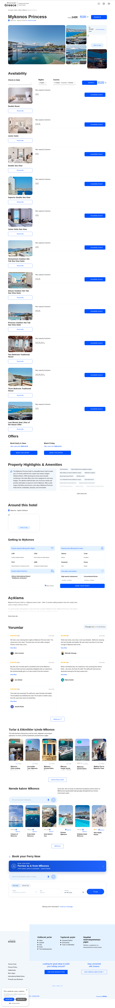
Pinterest (62, 990)
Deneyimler (65, 942)
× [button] (26, 990)
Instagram (52, 990)
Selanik (41, 942)
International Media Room (16, 976)
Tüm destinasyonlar (45, 949)
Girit (40, 945)
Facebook (49, 990)
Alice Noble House (98, 833)
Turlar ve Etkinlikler (68, 945)
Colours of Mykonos (14, 835)
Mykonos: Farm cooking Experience (15, 768)
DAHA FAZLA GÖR (57, 780)
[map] (99, 4)
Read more (13, 996)
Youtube (59, 990)
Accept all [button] (9, 999)
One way (15, 885)
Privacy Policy (12, 967)
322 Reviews (101, 29)
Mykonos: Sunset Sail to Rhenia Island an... (82, 769)
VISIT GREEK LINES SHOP (93, 972)
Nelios (105, 996)
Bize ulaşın (11, 973)
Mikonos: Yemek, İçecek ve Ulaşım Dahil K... (66, 769)
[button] (15, 1003)
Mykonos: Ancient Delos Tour (49, 768)
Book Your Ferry (82, 586)
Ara (96, 892)
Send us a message (66, 906)
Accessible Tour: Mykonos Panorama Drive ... (32, 769)
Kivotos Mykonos (64, 833)
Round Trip (25, 885)
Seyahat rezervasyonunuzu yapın (91, 939)
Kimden (14, 890)
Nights (41, 80)
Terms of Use (12, 964)
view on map (32, 20)
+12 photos (97, 59)
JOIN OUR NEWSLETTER (56, 972)
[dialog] (15, 997)
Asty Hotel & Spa (48, 835)
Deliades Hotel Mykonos (82, 835)
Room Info (20, 111)
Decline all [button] (21, 999)
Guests (56, 80)
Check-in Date (14, 80)
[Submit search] (53, 800)
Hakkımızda (12, 970)
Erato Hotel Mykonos (31, 835)
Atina (40, 940)
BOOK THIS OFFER (22, 453)
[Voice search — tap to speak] (48, 800)
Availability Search (96, 94)
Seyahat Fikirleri (67, 940)
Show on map (97, 45)
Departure (66, 890)
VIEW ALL (56, 719)
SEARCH (91, 82)
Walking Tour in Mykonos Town (99, 767)
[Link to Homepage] (10, 7)
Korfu (41, 947)
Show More (13, 648)
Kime (41, 890)
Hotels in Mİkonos (22, 10)
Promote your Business (15, 979)
